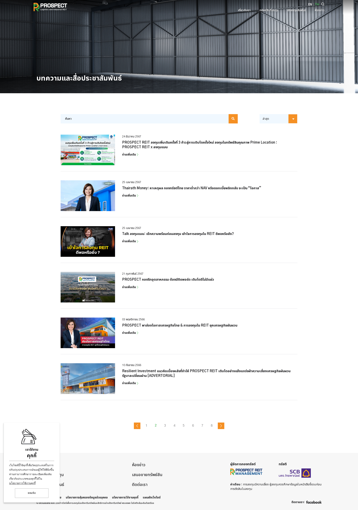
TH (317, 4)
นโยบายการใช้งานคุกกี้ (22, 483)
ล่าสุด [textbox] (266, 118)
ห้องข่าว (138, 465)
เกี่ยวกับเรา (45, 465)
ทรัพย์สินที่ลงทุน (50, 475)
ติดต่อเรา (139, 485)
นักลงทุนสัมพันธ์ (50, 485)
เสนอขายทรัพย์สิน (147, 475)
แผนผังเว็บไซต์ (152, 497)
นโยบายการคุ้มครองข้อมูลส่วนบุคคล (87, 497)
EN (310, 4)
